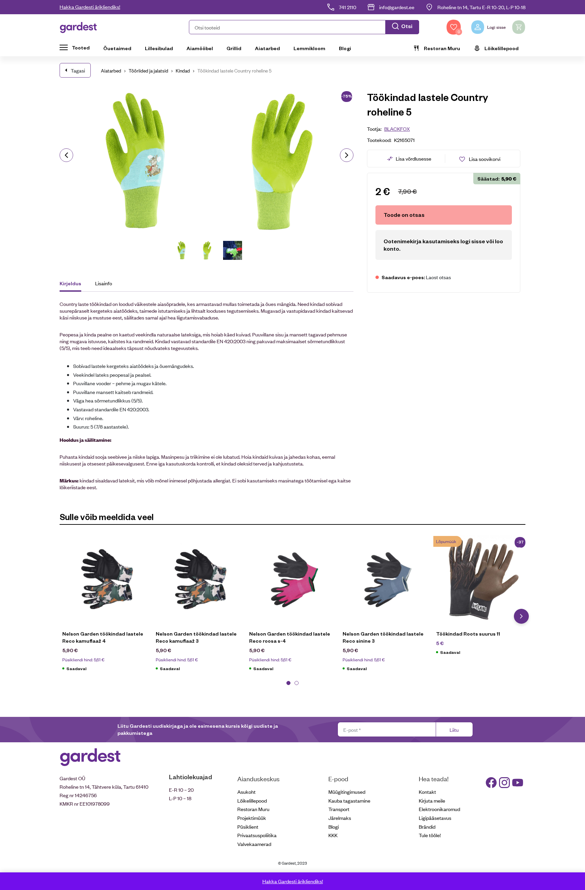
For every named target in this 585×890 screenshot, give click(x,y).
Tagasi (78, 70)
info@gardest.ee (396, 7)
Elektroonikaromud (439, 808)
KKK (333, 835)
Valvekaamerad (254, 843)
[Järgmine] (346, 155)
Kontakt (427, 791)
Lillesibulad (159, 48)
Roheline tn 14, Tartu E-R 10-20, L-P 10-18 (481, 7)
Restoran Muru (442, 48)
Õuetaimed (117, 48)
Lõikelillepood (501, 48)
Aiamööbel (200, 48)
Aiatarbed (267, 48)
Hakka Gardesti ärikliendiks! (90, 6)
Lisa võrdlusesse (413, 158)
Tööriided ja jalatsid (148, 70)
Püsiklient (247, 826)
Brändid (427, 826)
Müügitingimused (346, 791)
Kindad (183, 70)
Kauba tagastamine (349, 800)
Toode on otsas (404, 214)
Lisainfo (103, 283)
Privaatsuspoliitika (257, 835)
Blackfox (397, 128)
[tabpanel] (106, 607)
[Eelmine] (66, 155)
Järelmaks (339, 817)
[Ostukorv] (518, 27)
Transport (338, 808)
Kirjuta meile (432, 800)
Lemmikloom (309, 48)
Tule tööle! (430, 835)
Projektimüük (251, 817)
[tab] (73, 284)
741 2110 (347, 7)
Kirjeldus (70, 283)
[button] (304, 27)
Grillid (233, 48)
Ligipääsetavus (435, 817)
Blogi (345, 48)
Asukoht (246, 791)
